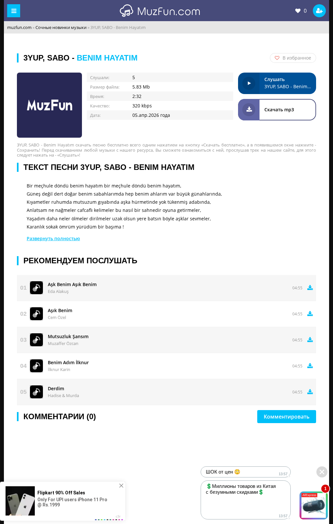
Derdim (56, 388)
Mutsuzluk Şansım (68, 336)
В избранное (297, 58)
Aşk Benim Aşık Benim (72, 284)
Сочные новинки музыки (61, 27)
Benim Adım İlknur (68, 362)
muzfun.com (19, 27)
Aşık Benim (60, 310)
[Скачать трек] (310, 288)
